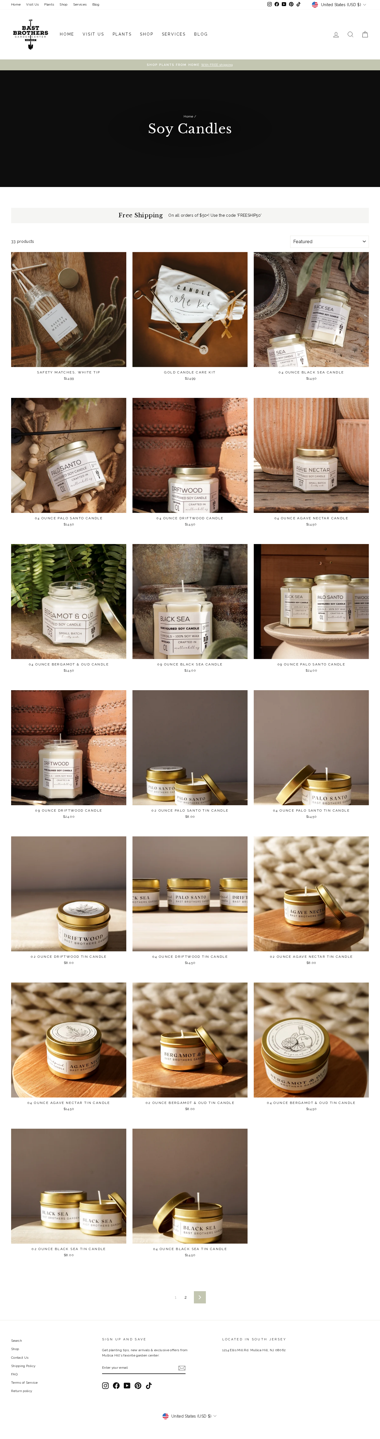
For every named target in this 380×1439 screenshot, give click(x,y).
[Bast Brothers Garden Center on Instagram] (105, 1385)
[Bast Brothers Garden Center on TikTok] (148, 1385)
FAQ (14, 1374)
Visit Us (32, 4)
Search (16, 1341)
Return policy (21, 1391)
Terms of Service (24, 1383)
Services (80, 4)
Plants (49, 4)
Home (16, 4)
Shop (63, 4)
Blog (95, 4)
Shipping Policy (23, 1366)
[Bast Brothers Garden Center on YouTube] (127, 1385)
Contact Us (20, 1358)
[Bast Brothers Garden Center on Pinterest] (138, 1385)
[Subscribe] (182, 1368)
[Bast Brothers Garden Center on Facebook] (116, 1385)
